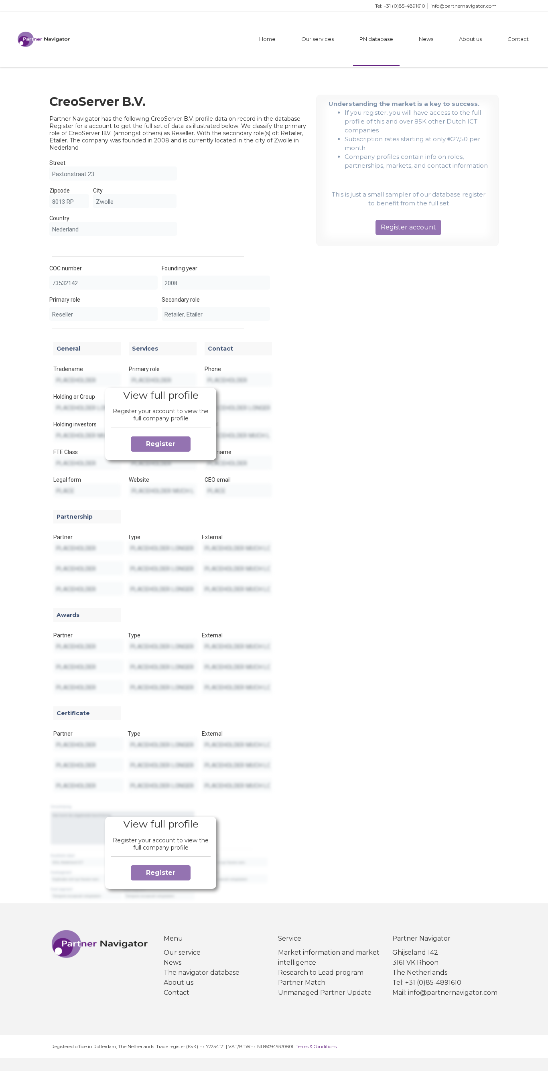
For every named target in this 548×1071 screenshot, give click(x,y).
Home (267, 39)
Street (57, 163)
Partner (63, 537)
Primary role (64, 299)
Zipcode (59, 190)
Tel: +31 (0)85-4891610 (400, 6)
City (98, 190)
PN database (376, 39)
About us (470, 39)
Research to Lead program (320, 972)
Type (134, 537)
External (212, 537)
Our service (182, 952)
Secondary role (181, 299)
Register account (408, 227)
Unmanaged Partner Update (324, 992)
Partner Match (301, 982)
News (426, 39)
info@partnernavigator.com (463, 6)
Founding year (179, 268)
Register (160, 444)
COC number (65, 268)
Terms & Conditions (316, 1046)
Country (59, 218)
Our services (317, 39)
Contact (518, 39)
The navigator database (201, 972)
